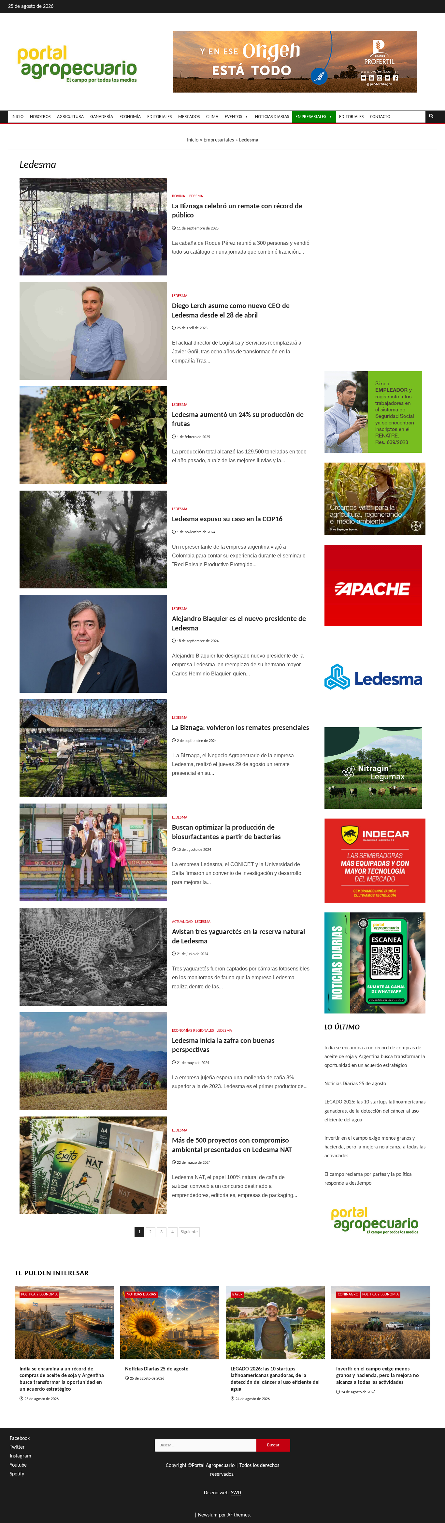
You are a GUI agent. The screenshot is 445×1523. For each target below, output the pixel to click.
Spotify (17, 1474)
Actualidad (182, 922)
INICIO (17, 116)
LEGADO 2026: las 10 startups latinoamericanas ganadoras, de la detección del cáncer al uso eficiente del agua (374, 1111)
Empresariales (219, 140)
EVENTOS (233, 116)
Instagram (20, 1456)
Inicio (192, 140)
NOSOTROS (40, 116)
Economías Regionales (193, 1031)
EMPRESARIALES (310, 116)
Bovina (178, 196)
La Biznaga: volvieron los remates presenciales (240, 728)
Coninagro (348, 1294)
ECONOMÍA (130, 116)
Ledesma (195, 196)
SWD (236, 1493)
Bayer (237, 1294)
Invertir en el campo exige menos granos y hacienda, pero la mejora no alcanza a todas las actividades (374, 1147)
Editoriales (351, 116)
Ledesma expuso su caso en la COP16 (227, 519)
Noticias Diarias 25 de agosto (355, 1084)
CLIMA (212, 116)
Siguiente (189, 1232)
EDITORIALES (159, 116)
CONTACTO (380, 116)
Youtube (18, 1465)
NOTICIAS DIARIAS (272, 116)
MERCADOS (189, 116)
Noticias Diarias (141, 1294)
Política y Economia (39, 1294)
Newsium (208, 1515)
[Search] (431, 117)
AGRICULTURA (70, 116)
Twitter (17, 1447)
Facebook (20, 1438)
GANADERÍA (101, 116)
